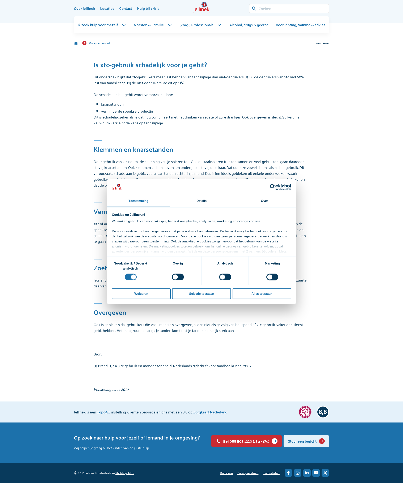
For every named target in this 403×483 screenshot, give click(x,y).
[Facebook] (288, 473)
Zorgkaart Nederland (210, 411)
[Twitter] (325, 473)
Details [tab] (201, 201)
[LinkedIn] (307, 473)
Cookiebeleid (271, 472)
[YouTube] (316, 473)
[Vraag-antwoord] (78, 43)
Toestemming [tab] (138, 201)
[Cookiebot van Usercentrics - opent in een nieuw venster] (273, 187)
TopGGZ (103, 411)
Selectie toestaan (201, 294)
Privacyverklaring (248, 472)
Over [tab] (264, 201)
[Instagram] (297, 473)
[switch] (178, 277)
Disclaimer (226, 472)
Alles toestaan (261, 294)
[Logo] (201, 7)
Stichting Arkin (124, 472)
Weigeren (141, 294)
